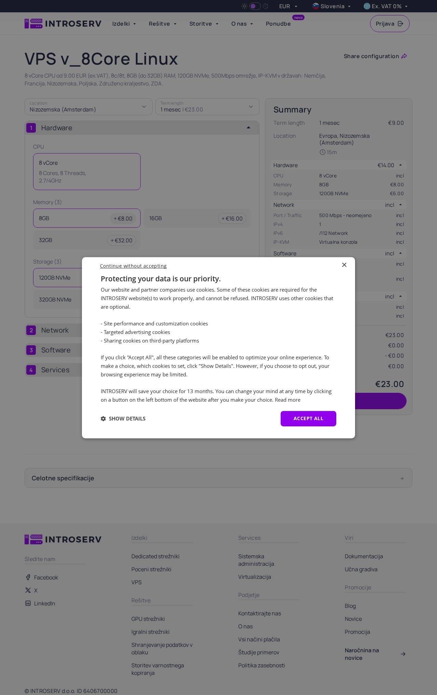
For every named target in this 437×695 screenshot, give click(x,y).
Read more (287, 399)
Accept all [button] (308, 418)
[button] (123, 418)
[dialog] (218, 347)
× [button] (344, 265)
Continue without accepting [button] (133, 266)
